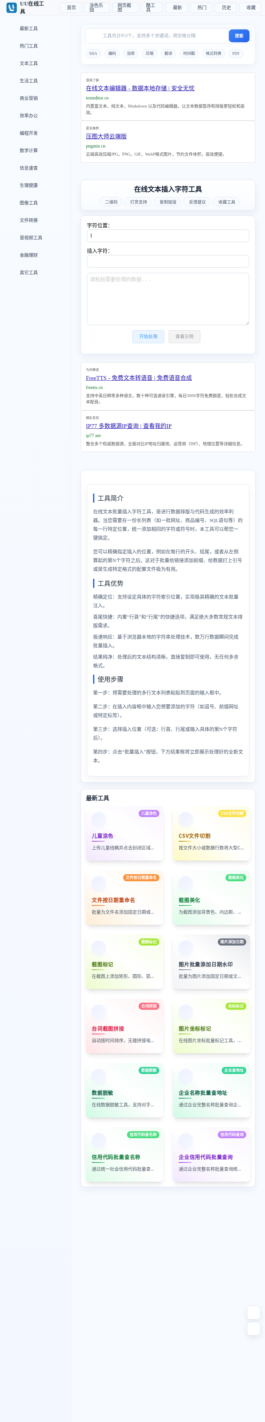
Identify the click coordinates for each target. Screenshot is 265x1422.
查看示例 (184, 336)
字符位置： (100, 225)
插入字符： (100, 251)
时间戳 (189, 53)
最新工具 (28, 28)
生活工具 (28, 80)
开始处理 (148, 336)
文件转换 (28, 220)
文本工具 (28, 63)
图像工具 (28, 202)
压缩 (150, 53)
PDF (236, 53)
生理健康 (28, 185)
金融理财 (28, 255)
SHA (93, 53)
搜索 (239, 35)
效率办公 (28, 115)
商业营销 (28, 98)
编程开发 (28, 133)
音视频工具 (30, 237)
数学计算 (28, 150)
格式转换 (213, 53)
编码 (112, 53)
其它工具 (28, 272)
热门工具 (28, 46)
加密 (131, 53)
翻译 (168, 53)
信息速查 (28, 168)
